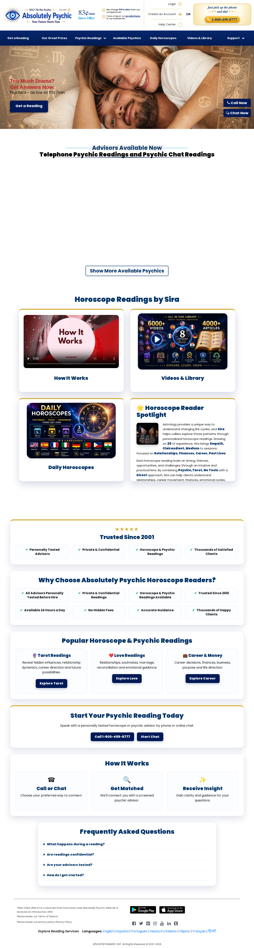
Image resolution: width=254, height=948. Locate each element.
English (108, 931)
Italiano (171, 931)
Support (233, 38)
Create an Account (162, 14)
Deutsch (156, 931)
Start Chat (150, 736)
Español (122, 931)
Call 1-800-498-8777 (112, 736)
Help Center (167, 24)
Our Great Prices (54, 38)
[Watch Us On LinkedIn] (162, 923)
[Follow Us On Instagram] (155, 923)
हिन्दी (212, 931)
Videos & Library (199, 38)
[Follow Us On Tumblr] (176, 923)
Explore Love (127, 678)
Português (139, 931)
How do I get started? (65, 875)
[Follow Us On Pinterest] (148, 923)
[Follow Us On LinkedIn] (169, 923)
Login (172, 4)
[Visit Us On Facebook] (134, 923)
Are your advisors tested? (69, 865)
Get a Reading (28, 105)
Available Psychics (127, 38)
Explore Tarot (51, 683)
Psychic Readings (88, 38)
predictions (133, 16)
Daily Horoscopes (163, 38)
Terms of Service (48, 916)
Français (199, 931)
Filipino (184, 931)
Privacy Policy (64, 922)
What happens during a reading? (76, 844)
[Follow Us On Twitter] (141, 923)
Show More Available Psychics (127, 271)
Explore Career (203, 678)
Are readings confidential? (70, 854)
